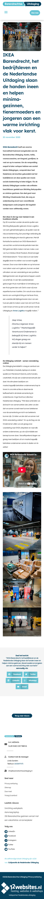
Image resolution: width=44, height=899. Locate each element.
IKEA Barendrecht (10, 147)
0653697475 (18, 764)
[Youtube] (6, 849)
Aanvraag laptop (12, 812)
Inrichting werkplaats (14, 808)
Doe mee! (8, 791)
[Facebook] (6, 836)
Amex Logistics (19, 310)
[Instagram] (6, 840)
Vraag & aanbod (11, 795)
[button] (5, 12)
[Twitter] (6, 844)
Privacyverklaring (11, 783)
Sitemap (8, 787)
